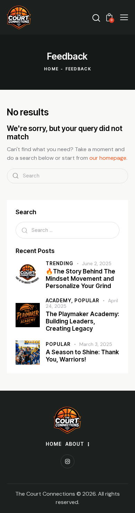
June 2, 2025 (96, 263)
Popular (86, 300)
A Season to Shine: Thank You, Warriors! (82, 356)
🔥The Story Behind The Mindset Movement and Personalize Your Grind (80, 279)
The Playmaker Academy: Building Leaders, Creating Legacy (82, 321)
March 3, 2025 (95, 344)
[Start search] (15, 175)
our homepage (107, 158)
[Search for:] (67, 230)
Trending (59, 263)
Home (51, 68)
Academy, (60, 300)
